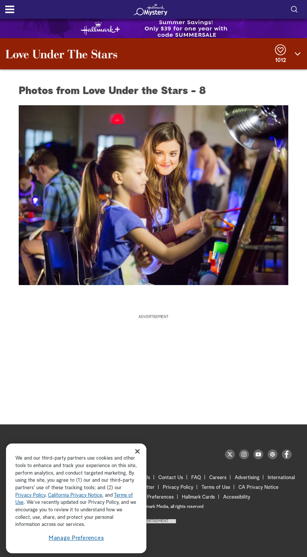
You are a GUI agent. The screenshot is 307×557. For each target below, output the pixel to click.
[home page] (150, 9)
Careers (218, 477)
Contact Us (170, 477)
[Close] (137, 451)
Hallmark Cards (198, 497)
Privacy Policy (178, 487)
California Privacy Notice (75, 495)
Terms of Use (215, 487)
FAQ (196, 477)
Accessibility (236, 497)
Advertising (247, 477)
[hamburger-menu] (9, 9)
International (281, 477)
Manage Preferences (76, 538)
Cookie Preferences (152, 497)
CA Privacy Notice (258, 487)
